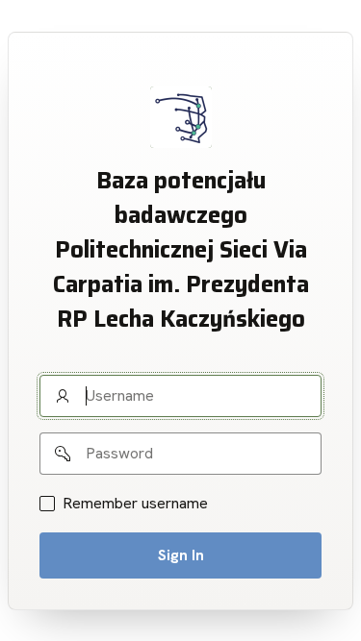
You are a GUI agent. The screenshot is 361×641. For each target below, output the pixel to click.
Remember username (135, 503)
